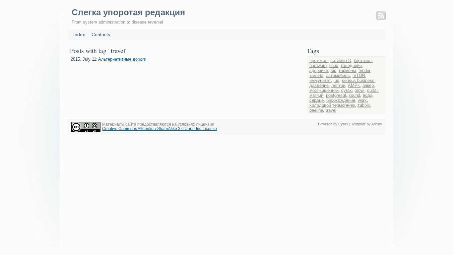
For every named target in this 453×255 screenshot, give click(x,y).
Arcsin (376, 124)
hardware (318, 65)
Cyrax (343, 124)
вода (367, 95)
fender (364, 70)
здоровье (318, 70)
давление (319, 85)
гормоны (347, 70)
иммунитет (320, 80)
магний (316, 95)
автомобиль (338, 75)
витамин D (340, 60)
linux (333, 65)
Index (79, 34)
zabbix (363, 105)
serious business (358, 80)
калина (316, 75)
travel (331, 110)
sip (333, 70)
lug (336, 80)
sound (354, 95)
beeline (316, 110)
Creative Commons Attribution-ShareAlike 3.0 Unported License (159, 128)
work (362, 100)
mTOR (359, 75)
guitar (372, 90)
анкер (368, 85)
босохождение (340, 100)
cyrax (346, 90)
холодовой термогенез (332, 105)
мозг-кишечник (324, 90)
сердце (316, 100)
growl (359, 90)
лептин (338, 85)
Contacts (101, 34)
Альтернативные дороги (122, 59)
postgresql (336, 95)
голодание (351, 65)
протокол (318, 60)
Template (358, 124)
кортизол (363, 60)
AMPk (354, 85)
